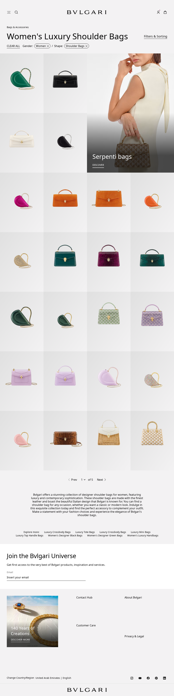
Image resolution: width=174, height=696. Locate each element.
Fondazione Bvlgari (135, 627)
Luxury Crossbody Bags (57, 532)
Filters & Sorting (155, 36)
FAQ (78, 655)
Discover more (20, 639)
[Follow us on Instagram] (132, 678)
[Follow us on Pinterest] (156, 678)
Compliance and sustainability (142, 611)
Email (10, 572)
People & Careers (134, 616)
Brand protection (134, 605)
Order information (86, 633)
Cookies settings (134, 644)
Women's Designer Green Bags (105, 535)
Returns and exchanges (89, 644)
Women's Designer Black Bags (65, 535)
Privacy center (133, 650)
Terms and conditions (137, 660)
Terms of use (132, 655)
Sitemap (129, 666)
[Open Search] (16, 12)
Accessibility (131, 622)
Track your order (85, 650)
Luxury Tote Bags (85, 532)
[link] (165, 12)
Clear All (13, 46)
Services (81, 639)
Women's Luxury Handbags (142, 535)
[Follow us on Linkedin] (164, 678)
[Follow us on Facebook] (148, 678)
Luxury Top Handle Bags (29, 535)
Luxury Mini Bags (141, 532)
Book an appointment (88, 616)
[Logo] (86, 12)
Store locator (83, 605)
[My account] (158, 12)
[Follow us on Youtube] (140, 678)
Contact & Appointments (90, 611)
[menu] (9, 12)
